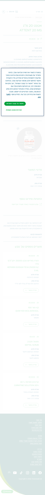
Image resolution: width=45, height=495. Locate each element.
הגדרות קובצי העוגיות (14, 110)
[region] (22, 92)
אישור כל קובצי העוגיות (15, 103)
